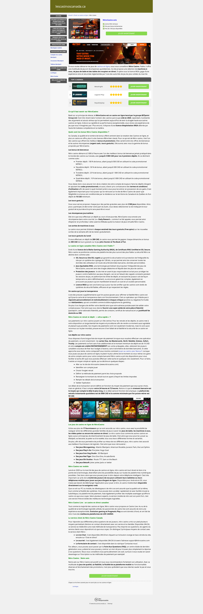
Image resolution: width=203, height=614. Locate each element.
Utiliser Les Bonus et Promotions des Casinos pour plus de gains (58, 22)
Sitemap (109, 603)
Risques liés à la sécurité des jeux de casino (58, 39)
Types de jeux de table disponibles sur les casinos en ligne (58, 31)
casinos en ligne (103, 66)
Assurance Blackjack (57, 61)
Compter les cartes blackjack (56, 56)
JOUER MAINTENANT (139, 86)
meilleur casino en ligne (58, 80)
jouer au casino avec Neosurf (130, 351)
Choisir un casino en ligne (58, 68)
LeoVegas (75, 586)
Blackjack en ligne (58, 51)
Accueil (58, 16)
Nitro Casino (54, 76)
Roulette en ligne (58, 44)
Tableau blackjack (56, 64)
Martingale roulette (56, 48)
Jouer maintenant (126, 33)
